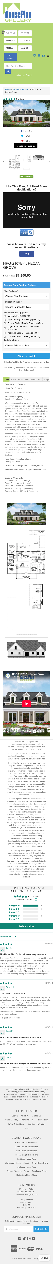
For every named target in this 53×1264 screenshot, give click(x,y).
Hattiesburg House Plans (26, 1175)
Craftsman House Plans (26, 1167)
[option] (15, 162)
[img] (6, 944)
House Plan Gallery (24, 1258)
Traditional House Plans (26, 1158)
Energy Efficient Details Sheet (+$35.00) (25, 323)
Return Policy (42, 1119)
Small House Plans (40, 1162)
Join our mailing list (26, 1216)
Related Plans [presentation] (13, 379)
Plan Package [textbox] (11, 291)
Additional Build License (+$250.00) (23, 332)
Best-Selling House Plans (26, 1150)
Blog (26, 1128)
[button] (9, 98)
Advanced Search (24, 75)
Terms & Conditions (16, 1123)
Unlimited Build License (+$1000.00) (24, 336)
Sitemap (35, 1258)
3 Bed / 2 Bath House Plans (26, 1146)
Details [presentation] (7, 379)
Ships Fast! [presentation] (46, 379)
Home (8, 89)
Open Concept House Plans (26, 1154)
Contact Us (36, 1115)
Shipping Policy (11, 1119)
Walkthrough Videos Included (17, 1162)
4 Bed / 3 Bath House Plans (26, 1142)
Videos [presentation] (20, 379)
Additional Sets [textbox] (11, 340)
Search (10, 58)
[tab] (6, 379)
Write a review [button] (26, 926)
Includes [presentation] (27, 379)
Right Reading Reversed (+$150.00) (24, 319)
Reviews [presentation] (40, 379)
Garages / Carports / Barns (18, 1171)
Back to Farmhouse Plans (28, 888)
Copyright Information (36, 1123)
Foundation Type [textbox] (13, 301)
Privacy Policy (27, 1119)
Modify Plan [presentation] (33, 379)
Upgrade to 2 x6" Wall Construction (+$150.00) (23, 328)
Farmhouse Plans (20, 89)
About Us (25, 1115)
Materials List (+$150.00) (19, 316)
